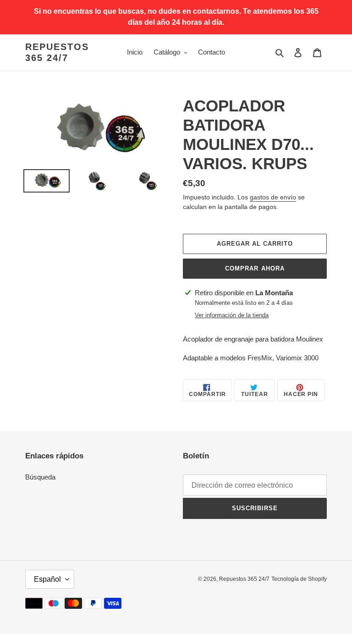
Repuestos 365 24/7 (57, 52)
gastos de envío (273, 197)
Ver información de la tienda (232, 315)
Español (47, 579)
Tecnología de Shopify (299, 579)
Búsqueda (40, 477)
